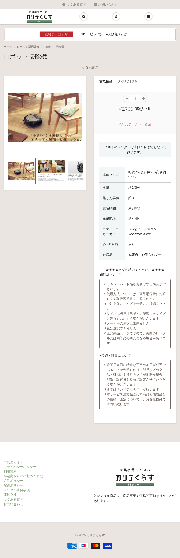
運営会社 (10, 495)
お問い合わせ (108, 4)
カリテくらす (95, 535)
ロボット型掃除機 (28, 46)
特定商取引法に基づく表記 (23, 476)
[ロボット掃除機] (45, 117)
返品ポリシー (13, 481)
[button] (135, 124)
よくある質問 (76, 4)
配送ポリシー (13, 485)
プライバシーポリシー (20, 467)
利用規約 (10, 471)
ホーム (8, 46)
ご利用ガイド (13, 462)
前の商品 (92, 68)
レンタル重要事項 (17, 490)
